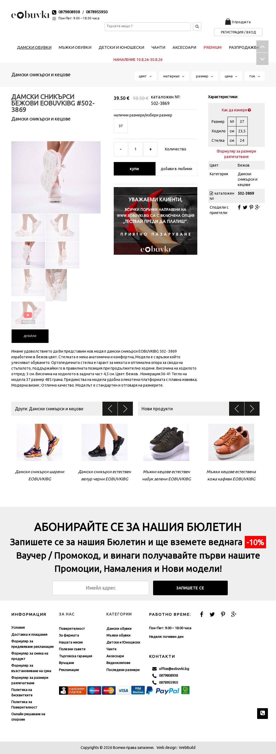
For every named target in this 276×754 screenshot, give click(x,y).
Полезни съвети (72, 649)
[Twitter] (245, 207)
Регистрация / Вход (238, 32)
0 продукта (241, 22)
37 (121, 125)
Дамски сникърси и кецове (41, 74)
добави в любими (176, 169)
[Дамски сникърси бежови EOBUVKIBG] (56, 173)
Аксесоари (115, 656)
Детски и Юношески (123, 642)
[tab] (30, 336)
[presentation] (30, 336)
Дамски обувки (119, 628)
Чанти (111, 649)
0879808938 (69, 11)
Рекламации (69, 670)
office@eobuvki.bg (173, 668)
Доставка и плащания (29, 634)
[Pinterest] (251, 207)
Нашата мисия (71, 642)
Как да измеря (235, 110)
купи (134, 169)
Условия (18, 627)
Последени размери (123, 670)
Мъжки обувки (118, 635)
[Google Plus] (257, 207)
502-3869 (160, 103)
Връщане (66, 663)
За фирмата (69, 635)
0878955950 (97, 11)
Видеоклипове (118, 663)
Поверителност (72, 628)
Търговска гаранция (75, 656)
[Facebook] (239, 207)
